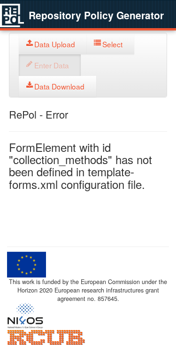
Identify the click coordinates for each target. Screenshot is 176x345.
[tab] (53, 43)
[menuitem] (52, 44)
